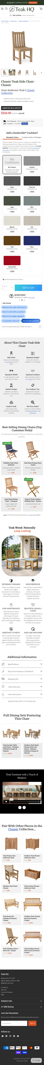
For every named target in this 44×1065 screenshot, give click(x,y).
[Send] (40, 326)
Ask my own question (31, 321)
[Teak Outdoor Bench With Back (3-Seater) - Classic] (32, 933)
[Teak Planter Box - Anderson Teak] (11, 841)
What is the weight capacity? (13, 316)
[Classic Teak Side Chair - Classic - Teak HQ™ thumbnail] (4, 72)
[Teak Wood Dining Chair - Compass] (11, 487)
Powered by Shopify (22, 1058)
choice (30, 379)
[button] (19, 804)
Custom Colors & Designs (31, 137)
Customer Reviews (6, 989)
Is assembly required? (11, 321)
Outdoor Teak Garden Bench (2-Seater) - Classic (32, 915)
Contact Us (4, 984)
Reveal (25, 124)
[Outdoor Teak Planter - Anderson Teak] (32, 841)
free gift (32, 515)
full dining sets (35, 412)
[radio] (12, 164)
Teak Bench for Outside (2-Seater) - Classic (10, 915)
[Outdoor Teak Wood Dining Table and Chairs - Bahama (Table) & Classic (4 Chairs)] (32, 730)
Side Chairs (13, 21)
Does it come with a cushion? (14, 312)
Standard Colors (12, 137)
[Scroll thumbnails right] (41, 73)
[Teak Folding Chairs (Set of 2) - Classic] (11, 933)
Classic (13, 826)
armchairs (10, 362)
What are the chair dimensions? (14, 307)
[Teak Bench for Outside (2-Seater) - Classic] (11, 901)
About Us (4, 987)
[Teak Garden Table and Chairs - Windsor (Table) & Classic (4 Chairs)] (11, 730)
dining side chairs (32, 411)
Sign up (32, 1020)
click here (17, 297)
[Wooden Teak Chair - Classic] (11, 871)
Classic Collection (23, 21)
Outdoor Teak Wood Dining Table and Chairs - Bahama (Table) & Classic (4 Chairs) (31, 746)
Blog (2, 992)
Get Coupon (33, 3)
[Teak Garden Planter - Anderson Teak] (32, 871)
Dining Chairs (4, 21)
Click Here (10, 980)
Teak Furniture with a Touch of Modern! (22, 773)
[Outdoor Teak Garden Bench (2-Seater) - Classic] (32, 901)
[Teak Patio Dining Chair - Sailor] (33, 451)
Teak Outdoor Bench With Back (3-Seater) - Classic (32, 947)
